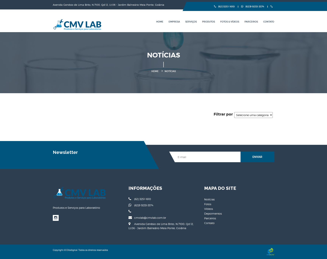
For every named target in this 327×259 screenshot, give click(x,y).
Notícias (209, 199)
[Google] (56, 218)
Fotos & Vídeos (229, 21)
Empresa (174, 21)
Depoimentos (213, 213)
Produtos (208, 21)
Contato (268, 21)
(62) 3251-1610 (226, 6)
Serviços (191, 21)
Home (159, 21)
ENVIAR (257, 156)
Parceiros (251, 21)
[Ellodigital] (270, 251)
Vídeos (208, 208)
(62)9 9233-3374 (254, 6)
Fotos (207, 204)
